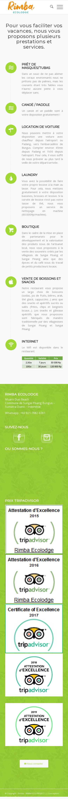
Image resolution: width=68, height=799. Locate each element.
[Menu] (58, 7)
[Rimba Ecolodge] (28, 7)
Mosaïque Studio (13, 797)
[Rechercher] (50, 7)
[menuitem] (50, 7)
